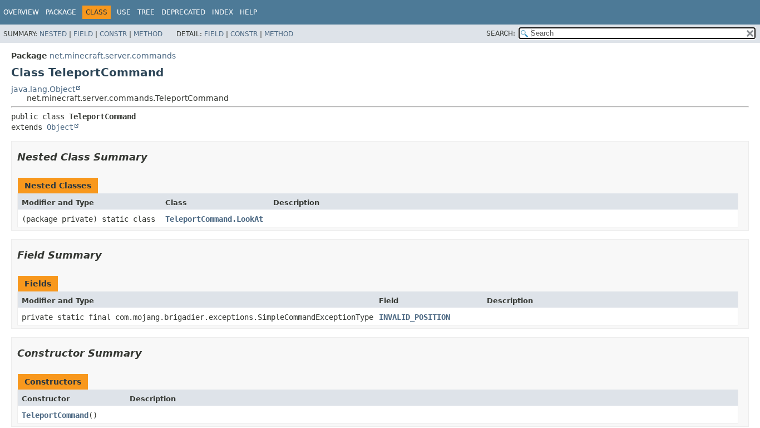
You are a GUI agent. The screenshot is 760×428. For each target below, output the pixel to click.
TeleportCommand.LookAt (214, 219)
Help (248, 12)
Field (83, 34)
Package (61, 12)
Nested (53, 34)
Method (148, 34)
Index (222, 12)
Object (60, 127)
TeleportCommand (55, 415)
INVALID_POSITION (414, 317)
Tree (146, 12)
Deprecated (183, 12)
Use (124, 12)
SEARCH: (500, 33)
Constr (113, 34)
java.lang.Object (43, 89)
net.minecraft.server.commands (113, 55)
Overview (21, 12)
